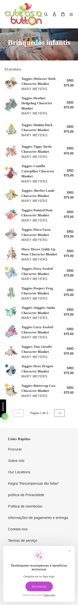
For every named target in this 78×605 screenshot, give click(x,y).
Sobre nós (16, 461)
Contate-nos (18, 529)
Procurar (15, 449)
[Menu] (71, 14)
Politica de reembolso (25, 506)
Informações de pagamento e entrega (38, 518)
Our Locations (19, 472)
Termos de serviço (22, 541)
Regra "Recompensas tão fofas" (33, 484)
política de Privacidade (26, 495)
